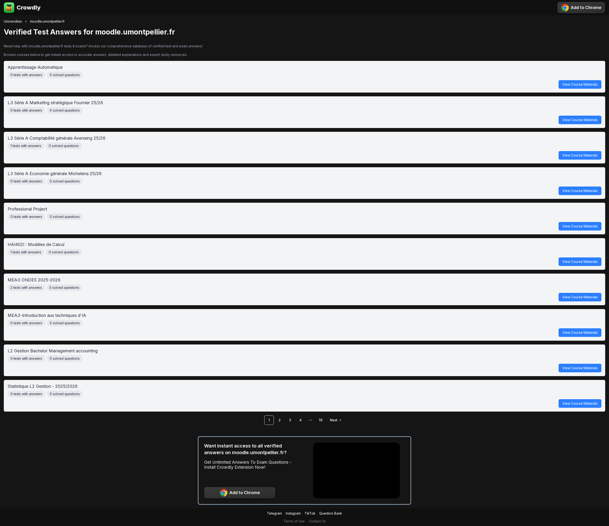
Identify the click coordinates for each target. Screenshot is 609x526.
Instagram (293, 513)
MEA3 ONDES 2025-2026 (303, 288)
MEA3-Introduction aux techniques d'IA (303, 323)
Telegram (274, 513)
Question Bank (330, 513)
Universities (13, 21)
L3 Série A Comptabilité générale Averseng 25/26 (303, 146)
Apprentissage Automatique (303, 75)
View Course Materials (580, 84)
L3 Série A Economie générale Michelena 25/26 (303, 182)
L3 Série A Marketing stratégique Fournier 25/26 (303, 111)
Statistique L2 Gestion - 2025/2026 (303, 394)
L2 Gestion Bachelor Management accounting (303, 359)
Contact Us (317, 521)
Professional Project (303, 217)
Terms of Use (294, 521)
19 (320, 420)
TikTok (309, 513)
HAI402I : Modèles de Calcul (303, 253)
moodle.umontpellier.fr (47, 21)
